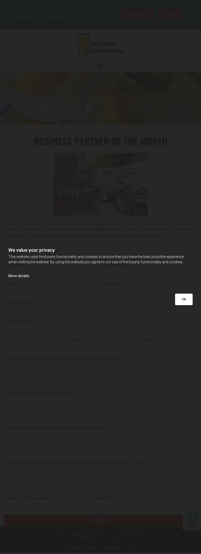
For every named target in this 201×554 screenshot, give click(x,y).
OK (184, 299)
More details (18, 276)
